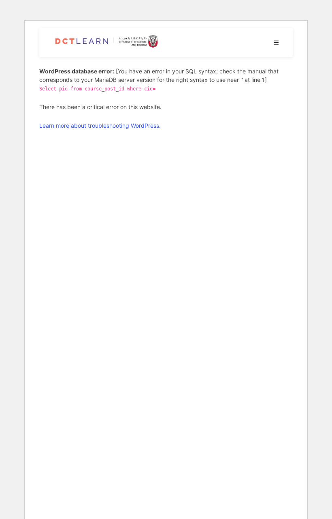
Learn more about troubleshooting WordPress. (100, 125)
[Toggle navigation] (276, 42)
